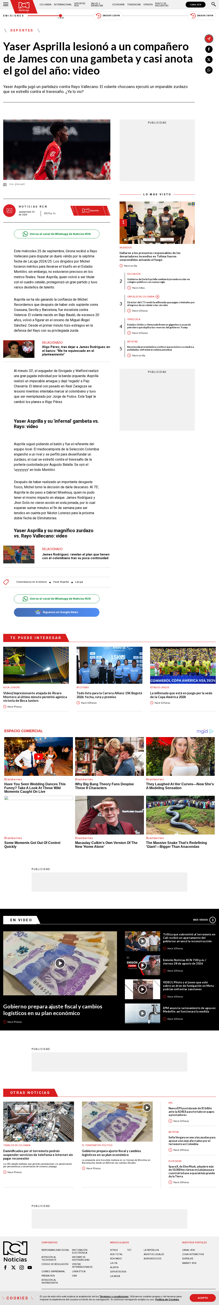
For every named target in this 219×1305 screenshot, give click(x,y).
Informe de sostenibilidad (81, 1258)
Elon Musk (175, 1161)
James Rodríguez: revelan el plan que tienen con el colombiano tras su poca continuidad (76, 556)
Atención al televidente (48, 1258)
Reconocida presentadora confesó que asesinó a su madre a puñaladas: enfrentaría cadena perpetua (160, 348)
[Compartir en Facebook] (209, 49)
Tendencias (134, 4)
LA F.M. (114, 1263)
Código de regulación (54, 1264)
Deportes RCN (79, 4)
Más (200, 919)
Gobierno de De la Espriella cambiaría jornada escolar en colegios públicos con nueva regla (158, 280)
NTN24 (114, 1250)
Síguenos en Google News (60, 612)
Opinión (148, 4)
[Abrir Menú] (5, 5)
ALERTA (114, 1267)
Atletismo (83, 687)
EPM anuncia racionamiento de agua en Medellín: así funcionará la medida (189, 1009)
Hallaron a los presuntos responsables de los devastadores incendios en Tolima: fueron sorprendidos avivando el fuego (150, 256)
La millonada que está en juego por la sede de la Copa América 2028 (181, 695)
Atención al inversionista (49, 1281)
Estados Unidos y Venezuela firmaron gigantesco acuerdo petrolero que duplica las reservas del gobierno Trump (159, 326)
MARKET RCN (189, 1263)
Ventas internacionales (82, 1265)
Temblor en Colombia (16, 1145)
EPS (170, 1103)
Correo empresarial (53, 1271)
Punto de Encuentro (162, 4)
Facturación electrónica (79, 1251)
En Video (21, 920)
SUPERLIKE (187, 1258)
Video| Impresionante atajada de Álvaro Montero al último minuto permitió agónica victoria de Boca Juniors (35, 696)
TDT (129, 1250)
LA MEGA (115, 1276)
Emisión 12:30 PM (111, 16)
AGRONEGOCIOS (152, 1258)
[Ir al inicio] (23, 6)
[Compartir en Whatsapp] (209, 70)
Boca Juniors (11, 687)
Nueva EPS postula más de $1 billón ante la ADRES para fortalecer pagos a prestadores (191, 1112)
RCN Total (116, 1254)
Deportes (22, 30)
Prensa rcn (48, 1275)
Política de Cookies (167, 1299)
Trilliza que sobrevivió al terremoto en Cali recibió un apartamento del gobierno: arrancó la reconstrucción (189, 938)
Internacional (63, 4)
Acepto (203, 1297)
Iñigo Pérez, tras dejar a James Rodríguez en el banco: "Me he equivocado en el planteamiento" (76, 350)
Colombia (45, 4)
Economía (118, 4)
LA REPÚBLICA (151, 1250)
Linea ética (79, 1271)
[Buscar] (214, 4)
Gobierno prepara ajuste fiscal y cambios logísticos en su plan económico (52, 1009)
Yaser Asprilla (61, 582)
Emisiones (14, 15)
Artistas (132, 341)
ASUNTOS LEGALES (154, 1254)
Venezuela (133, 319)
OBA (74, 1275)
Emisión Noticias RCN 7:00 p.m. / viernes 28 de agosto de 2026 (184, 961)
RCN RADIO (116, 1258)
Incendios (126, 247)
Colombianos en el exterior (31, 582)
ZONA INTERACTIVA (193, 1254)
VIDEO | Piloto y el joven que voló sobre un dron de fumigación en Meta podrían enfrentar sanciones (188, 986)
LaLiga (79, 582)
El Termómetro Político (97, 1145)
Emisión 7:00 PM (205, 16)
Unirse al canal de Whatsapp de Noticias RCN (60, 234)
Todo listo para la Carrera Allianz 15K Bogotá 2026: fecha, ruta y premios (109, 695)
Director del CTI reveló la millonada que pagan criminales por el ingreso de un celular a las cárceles (161, 303)
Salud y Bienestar (97, 4)
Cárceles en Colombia (140, 296)
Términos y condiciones (114, 1296)
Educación (134, 274)
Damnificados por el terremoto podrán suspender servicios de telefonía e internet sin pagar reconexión (38, 1154)
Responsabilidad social (55, 1250)
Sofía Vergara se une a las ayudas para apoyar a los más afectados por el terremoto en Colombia (192, 1141)
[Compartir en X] (209, 59)
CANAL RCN (195, 4)
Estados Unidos (159, 687)
